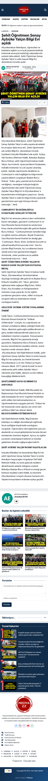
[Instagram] (24, 726)
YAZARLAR (33, 756)
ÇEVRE (33, 751)
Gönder (6, 605)
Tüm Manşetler (10, 740)
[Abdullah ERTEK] (7, 498)
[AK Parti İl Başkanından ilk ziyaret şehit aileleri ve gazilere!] (12, 560)
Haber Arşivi (9, 745)
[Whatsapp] (32, 726)
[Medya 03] (23, 10)
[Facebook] (16, 726)
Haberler (4, 31)
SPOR (44, 19)
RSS (9, 771)
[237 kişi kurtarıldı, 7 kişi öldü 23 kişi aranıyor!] (12, 540)
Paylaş (6, 102)
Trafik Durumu (10, 735)
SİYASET (33, 754)
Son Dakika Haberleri (12, 742)
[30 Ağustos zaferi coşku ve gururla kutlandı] (12, 520)
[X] (20, 726)
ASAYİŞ (16, 19)
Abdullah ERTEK (21, 497)
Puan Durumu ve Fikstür (13, 737)
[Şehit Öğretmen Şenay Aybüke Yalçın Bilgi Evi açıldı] (24, 85)
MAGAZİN (7, 756)
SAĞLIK (16, 754)
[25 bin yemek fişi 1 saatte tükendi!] (35, 540)
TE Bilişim (29, 778)
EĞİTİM (24, 19)
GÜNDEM (6, 19)
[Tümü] (45, 618)
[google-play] (29, 761)
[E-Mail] (16, 502)
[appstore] (17, 761)
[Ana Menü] (2, 10)
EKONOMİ (34, 19)
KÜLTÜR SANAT (20, 756)
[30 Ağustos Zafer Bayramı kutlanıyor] (35, 560)
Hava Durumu (9, 732)
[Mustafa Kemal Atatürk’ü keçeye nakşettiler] (35, 520)
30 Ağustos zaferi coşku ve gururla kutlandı (22, 26)
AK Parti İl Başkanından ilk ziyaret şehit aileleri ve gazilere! (12, 569)
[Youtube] (28, 726)
